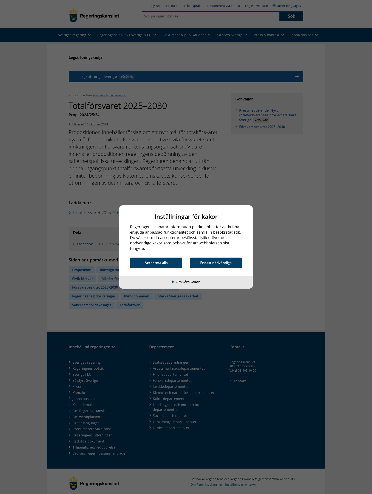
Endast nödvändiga (216, 262)
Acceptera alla (156, 262)
